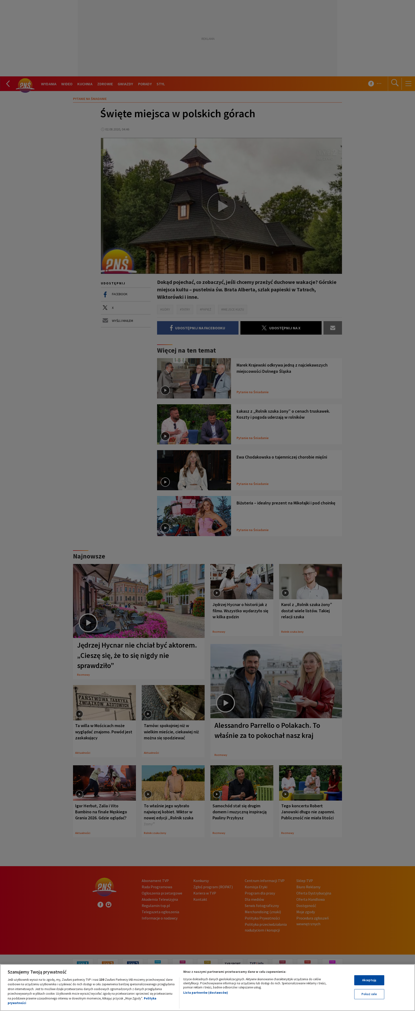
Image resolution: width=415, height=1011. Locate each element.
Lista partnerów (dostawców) (205, 993)
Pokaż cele (369, 994)
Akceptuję (369, 980)
